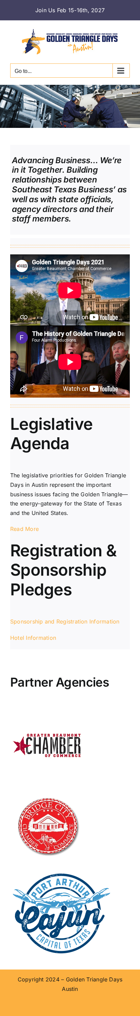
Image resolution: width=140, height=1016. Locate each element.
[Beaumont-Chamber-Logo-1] (47, 711)
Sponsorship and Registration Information (65, 621)
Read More (24, 528)
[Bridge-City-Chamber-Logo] (47, 792)
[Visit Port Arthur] (61, 874)
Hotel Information (33, 637)
